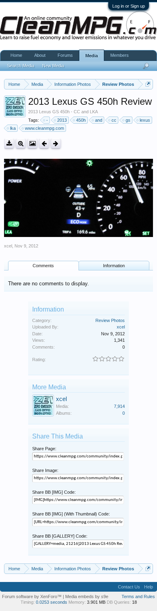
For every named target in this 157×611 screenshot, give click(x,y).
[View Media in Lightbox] (32, 144)
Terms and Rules (138, 596)
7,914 (119, 406)
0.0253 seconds (51, 602)
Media (91, 55)
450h (81, 120)
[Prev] (44, 144)
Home (16, 55)
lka (13, 128)
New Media (53, 65)
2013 (62, 120)
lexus (145, 120)
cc (114, 120)
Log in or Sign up (128, 6)
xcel (8, 245)
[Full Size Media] (21, 144)
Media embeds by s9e (86, 596)
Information (114, 265)
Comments (43, 265)
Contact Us (129, 586)
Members (119, 55)
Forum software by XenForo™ (32, 596)
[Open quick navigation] (148, 84)
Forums (65, 55)
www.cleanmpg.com (44, 128)
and (98, 120)
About (39, 55)
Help (148, 586)
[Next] (56, 144)
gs (128, 120)
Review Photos (110, 320)
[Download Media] (9, 144)
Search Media (20, 65)
